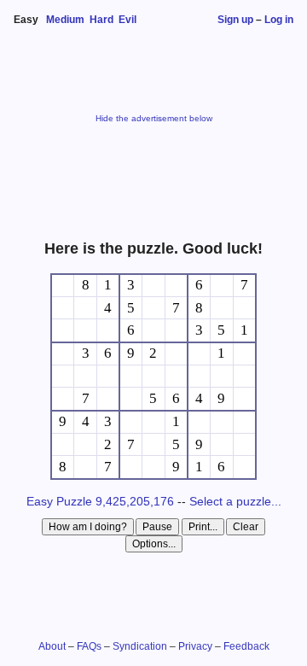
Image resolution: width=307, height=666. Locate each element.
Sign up (235, 20)
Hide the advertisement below (154, 118)
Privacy (195, 646)
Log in (278, 20)
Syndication (140, 646)
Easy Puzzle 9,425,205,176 (100, 501)
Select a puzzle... (235, 501)
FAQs (89, 646)
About (52, 646)
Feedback (246, 646)
